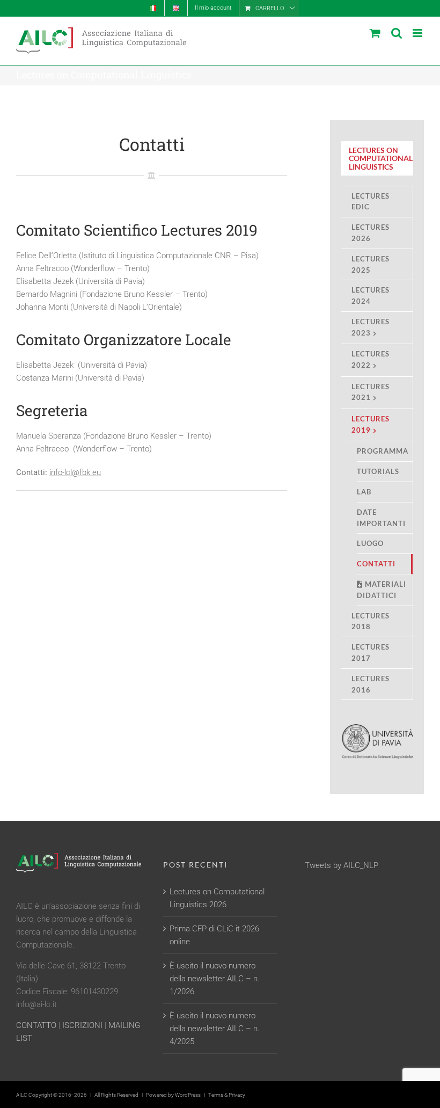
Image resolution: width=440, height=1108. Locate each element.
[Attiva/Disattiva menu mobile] (418, 33)
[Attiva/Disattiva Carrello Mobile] (375, 33)
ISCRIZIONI (82, 1025)
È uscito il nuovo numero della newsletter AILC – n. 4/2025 (215, 1028)
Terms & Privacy (226, 1095)
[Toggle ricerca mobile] (396, 33)
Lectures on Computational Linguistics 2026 (217, 898)
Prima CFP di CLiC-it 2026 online (214, 935)
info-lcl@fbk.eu (75, 472)
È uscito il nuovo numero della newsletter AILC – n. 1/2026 (215, 978)
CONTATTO (36, 1025)
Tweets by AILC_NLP (341, 865)
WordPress (188, 1095)
